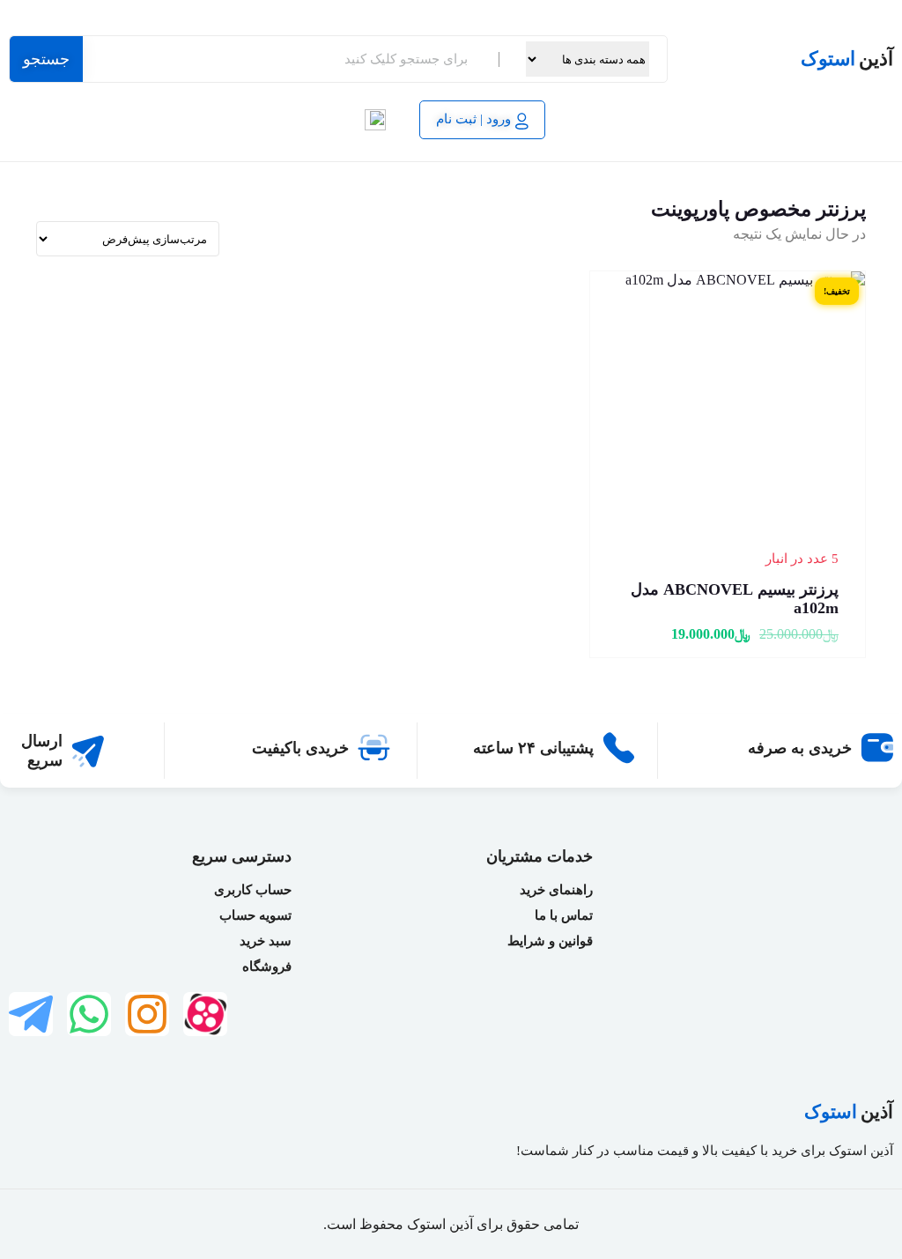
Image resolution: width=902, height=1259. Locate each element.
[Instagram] (147, 1014)
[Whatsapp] (89, 1014)
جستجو (46, 59)
